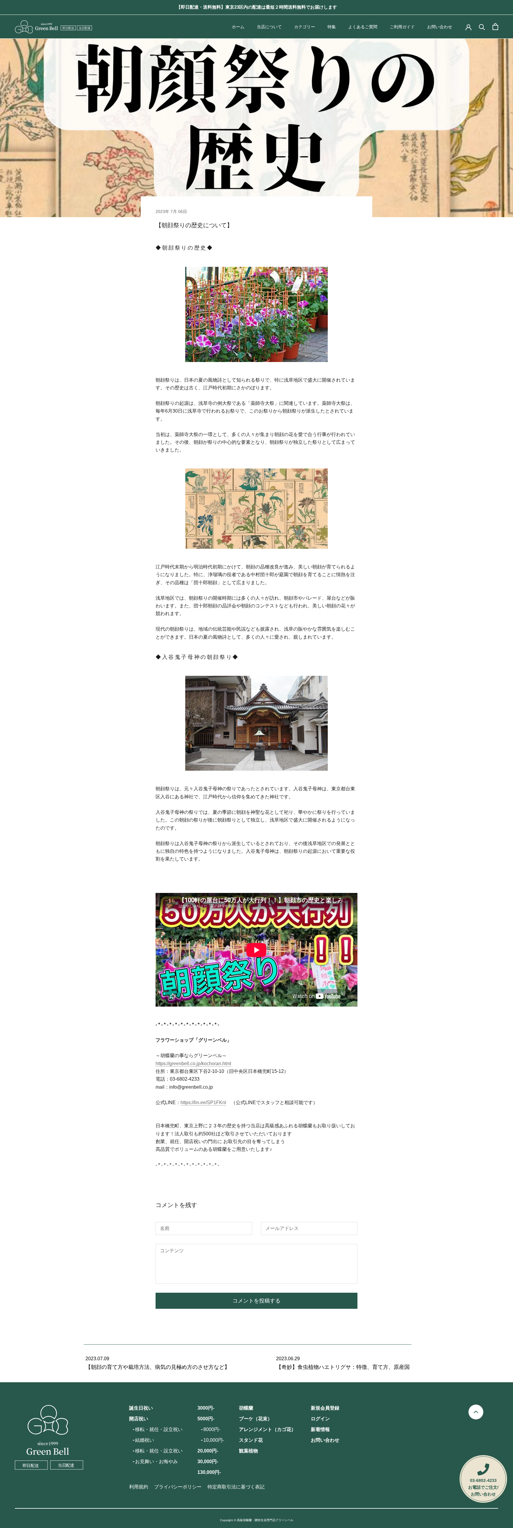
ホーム (238, 26)
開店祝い (138, 1418)
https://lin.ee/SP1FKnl (203, 1102)
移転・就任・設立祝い (159, 1429)
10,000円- (213, 1440)
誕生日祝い (141, 1408)
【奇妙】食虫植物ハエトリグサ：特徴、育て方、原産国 (343, 1367)
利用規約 (138, 1486)
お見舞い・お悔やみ (156, 1461)
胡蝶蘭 (246, 1408)
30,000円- (207, 1461)
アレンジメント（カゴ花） (267, 1429)
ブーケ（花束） (255, 1418)
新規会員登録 (325, 1408)
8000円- (211, 1429)
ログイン (320, 1418)
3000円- (205, 1408)
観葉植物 (248, 1450)
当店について (269, 26)
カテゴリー (304, 26)
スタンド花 (251, 1440)
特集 (331, 26)
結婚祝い (144, 1440)
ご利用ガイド (402, 26)
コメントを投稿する (256, 1301)
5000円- (205, 1418)
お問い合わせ (439, 26)
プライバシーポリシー (178, 1486)
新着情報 (320, 1429)
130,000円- (209, 1472)
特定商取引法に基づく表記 (236, 1486)
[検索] (482, 26)
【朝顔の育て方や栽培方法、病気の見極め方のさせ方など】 (158, 1367)
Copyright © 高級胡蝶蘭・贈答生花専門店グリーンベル (256, 1520)
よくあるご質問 (362, 26)
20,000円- (207, 1450)
